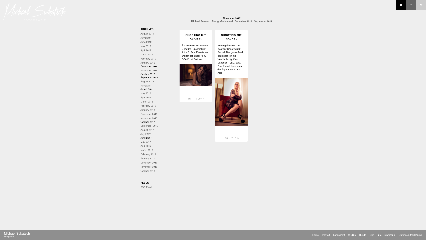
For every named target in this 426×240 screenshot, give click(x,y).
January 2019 (147, 62)
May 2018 (145, 93)
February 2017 (148, 154)
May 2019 (145, 46)
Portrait (326, 234)
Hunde (362, 234)
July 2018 (145, 85)
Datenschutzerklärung (410, 234)
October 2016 (147, 170)
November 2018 (148, 70)
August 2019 (147, 33)
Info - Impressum (387, 234)
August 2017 (147, 130)
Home (315, 234)
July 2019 (145, 37)
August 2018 (147, 81)
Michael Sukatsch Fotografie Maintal (212, 21)
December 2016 (148, 162)
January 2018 (147, 110)
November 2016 (148, 166)
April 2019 (145, 50)
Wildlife (352, 234)
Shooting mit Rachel (231, 36)
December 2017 (148, 114)
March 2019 (146, 54)
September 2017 (149, 125)
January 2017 (147, 158)
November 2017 (148, 118)
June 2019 (146, 42)
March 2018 (146, 101)
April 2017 (145, 146)
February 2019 (148, 58)
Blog (371, 234)
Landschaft (339, 234)
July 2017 (145, 134)
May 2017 (145, 141)
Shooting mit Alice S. (196, 36)
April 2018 (145, 97)
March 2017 (146, 150)
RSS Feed (146, 187)
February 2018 (148, 105)
